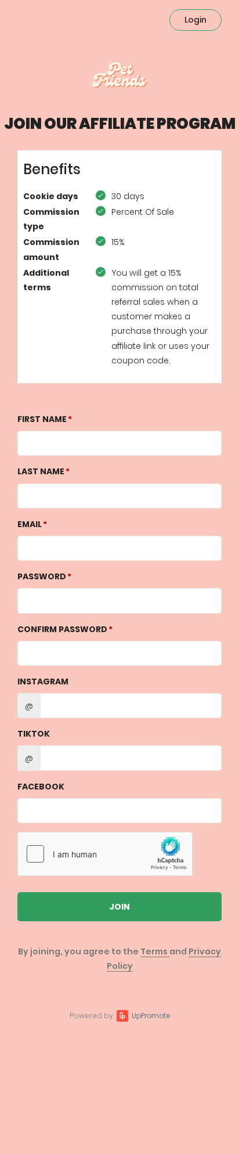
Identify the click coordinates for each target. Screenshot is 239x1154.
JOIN (119, 907)
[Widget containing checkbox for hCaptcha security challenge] (105, 854)
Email (29, 524)
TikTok (33, 734)
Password (41, 576)
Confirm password (62, 629)
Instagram (42, 681)
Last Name (40, 471)
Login (195, 20)
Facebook (40, 786)
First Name (42, 419)
